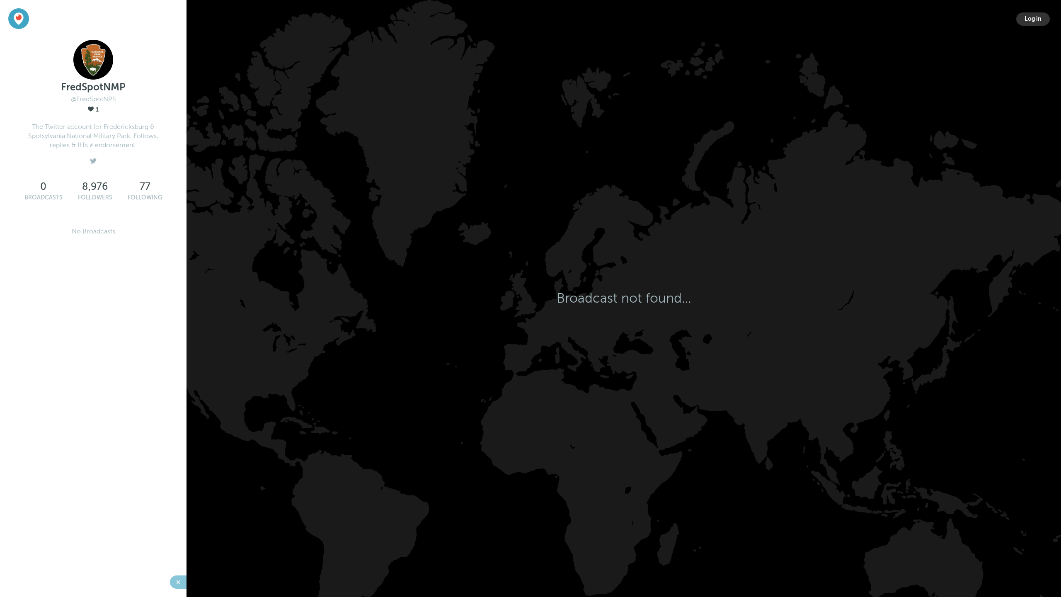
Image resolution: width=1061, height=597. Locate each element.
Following (145, 197)
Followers (95, 197)
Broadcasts (43, 197)
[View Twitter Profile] (93, 158)
